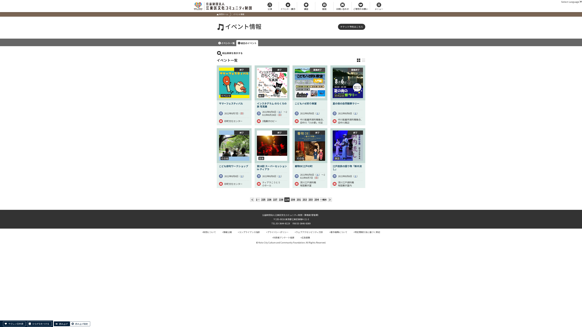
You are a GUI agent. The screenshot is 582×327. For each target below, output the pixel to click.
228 (281, 199)
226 (269, 199)
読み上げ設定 (81, 323)
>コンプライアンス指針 (249, 232)
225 (263, 199)
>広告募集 (305, 237)
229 (286, 199)
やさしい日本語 (15, 323)
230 (292, 199)
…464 (323, 199)
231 (298, 199)
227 (275, 199)
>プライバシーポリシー (277, 232)
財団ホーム (223, 14)
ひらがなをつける (40, 323)
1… (258, 199)
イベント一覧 (228, 43)
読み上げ (63, 323)
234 (316, 199)
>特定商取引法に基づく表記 (366, 232)
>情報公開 (227, 232)
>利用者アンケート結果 (283, 237)
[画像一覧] (358, 60)
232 (304, 199)
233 (310, 199)
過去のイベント (249, 43)
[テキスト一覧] (363, 60)
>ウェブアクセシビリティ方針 (309, 232)
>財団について (209, 232)
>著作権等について (338, 232)
